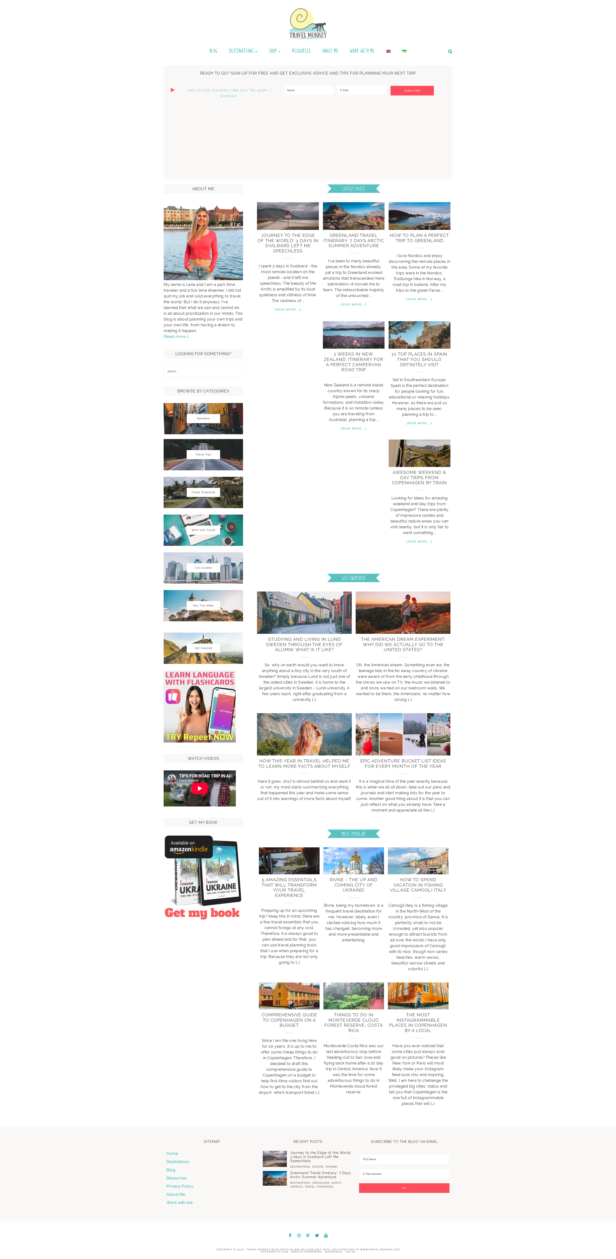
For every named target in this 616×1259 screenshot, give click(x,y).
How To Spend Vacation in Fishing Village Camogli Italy (418, 885)
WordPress (334, 1252)
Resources (177, 1178)
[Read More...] (288, 309)
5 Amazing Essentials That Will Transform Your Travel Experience (289, 887)
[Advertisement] (308, 138)
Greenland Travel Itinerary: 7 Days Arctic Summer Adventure (353, 240)
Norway (332, 1166)
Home (172, 1153)
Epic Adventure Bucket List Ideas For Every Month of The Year (403, 763)
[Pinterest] (308, 1236)
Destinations (178, 1161)
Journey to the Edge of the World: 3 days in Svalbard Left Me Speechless (287, 243)
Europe (318, 1166)
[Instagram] (299, 1235)
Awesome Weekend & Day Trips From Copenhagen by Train (419, 477)
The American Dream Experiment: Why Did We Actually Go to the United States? (403, 644)
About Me (176, 1194)
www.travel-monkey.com (380, 1249)
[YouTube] (326, 1235)
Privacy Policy (180, 1186)
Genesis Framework (306, 1252)
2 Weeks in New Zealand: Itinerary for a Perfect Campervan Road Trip (353, 362)
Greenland (320, 1183)
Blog (171, 1170)
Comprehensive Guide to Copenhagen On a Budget (289, 1020)
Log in (350, 1252)
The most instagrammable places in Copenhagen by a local (418, 1022)
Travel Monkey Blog (263, 1249)
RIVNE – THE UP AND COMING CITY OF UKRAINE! (354, 885)
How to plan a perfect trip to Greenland (419, 238)
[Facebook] (290, 1235)
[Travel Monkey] (308, 22)
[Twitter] (317, 1235)
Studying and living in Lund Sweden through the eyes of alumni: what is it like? (304, 644)
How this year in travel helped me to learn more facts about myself (304, 763)
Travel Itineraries (319, 1186)
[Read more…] (176, 336)
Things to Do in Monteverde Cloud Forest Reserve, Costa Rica (353, 1022)
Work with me (179, 1202)
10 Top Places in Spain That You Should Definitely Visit (419, 359)
